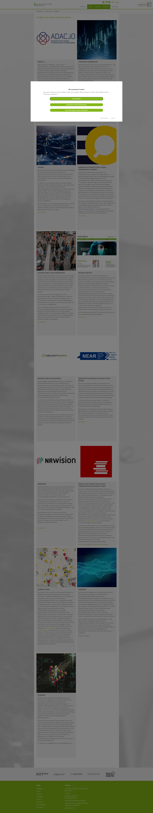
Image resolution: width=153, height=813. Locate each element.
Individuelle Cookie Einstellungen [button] (76, 104)
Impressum (113, 118)
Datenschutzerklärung (104, 118)
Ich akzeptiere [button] (76, 98)
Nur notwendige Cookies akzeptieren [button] (76, 110)
